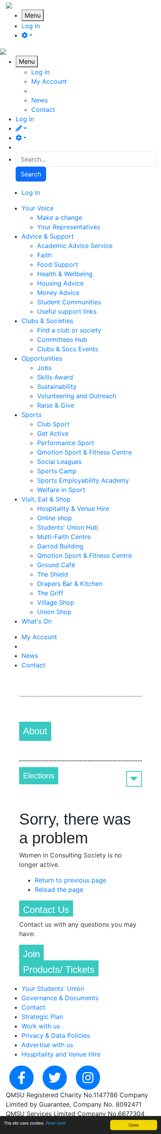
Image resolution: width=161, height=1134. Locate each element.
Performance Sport (65, 443)
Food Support (57, 264)
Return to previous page (70, 880)
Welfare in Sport (61, 490)
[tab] (80, 775)
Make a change (59, 217)
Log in (30, 26)
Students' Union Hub (67, 527)
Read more (56, 1123)
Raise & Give (55, 405)
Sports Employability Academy (83, 480)
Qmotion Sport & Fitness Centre (84, 452)
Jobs (44, 368)
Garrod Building (60, 546)
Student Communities (69, 302)
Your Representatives (68, 227)
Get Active (52, 433)
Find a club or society (69, 330)
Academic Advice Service (75, 246)
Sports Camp (57, 471)
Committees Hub (62, 339)
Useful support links (67, 311)
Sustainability (57, 386)
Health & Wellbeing (65, 274)
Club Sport (53, 424)
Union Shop (54, 612)
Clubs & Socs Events (67, 349)
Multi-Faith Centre (64, 537)
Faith (44, 255)
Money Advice (58, 293)
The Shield (52, 574)
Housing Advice (60, 283)
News (39, 100)
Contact (43, 109)
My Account (49, 81)
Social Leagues (59, 461)
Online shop (54, 518)
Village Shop (55, 602)
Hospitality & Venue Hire (73, 508)
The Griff (50, 593)
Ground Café (56, 565)
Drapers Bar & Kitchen (69, 584)
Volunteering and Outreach (76, 396)
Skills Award (55, 377)
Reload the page (59, 889)
